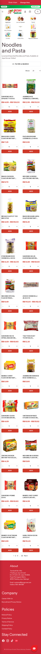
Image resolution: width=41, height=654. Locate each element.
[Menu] (2, 11)
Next (26, 556)
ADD (10, 111)
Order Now (35, 6)
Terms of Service (8, 622)
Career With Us (7, 599)
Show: (27, 71)
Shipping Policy (7, 625)
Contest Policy (7, 629)
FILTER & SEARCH (22, 64)
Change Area (25, 2)
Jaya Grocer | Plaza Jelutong (17, 649)
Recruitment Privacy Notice (11, 602)
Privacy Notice (7, 618)
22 (22, 556)
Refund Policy (7, 615)
